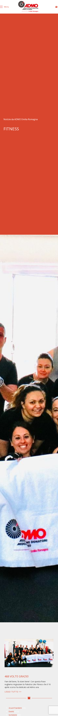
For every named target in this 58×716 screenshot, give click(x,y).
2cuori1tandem (15, 708)
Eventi (11, 711)
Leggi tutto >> (13, 691)
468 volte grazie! (17, 676)
